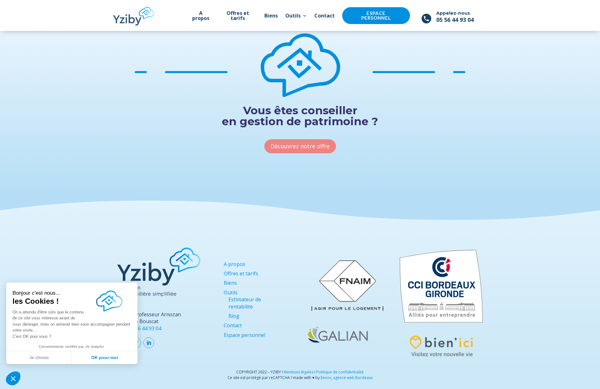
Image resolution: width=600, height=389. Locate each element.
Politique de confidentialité (340, 372)
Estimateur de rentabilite (244, 303)
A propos (200, 16)
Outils (293, 15)
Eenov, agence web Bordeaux (347, 377)
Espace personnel (376, 15)
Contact (324, 15)
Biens (271, 15)
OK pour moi (104, 357)
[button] (13, 378)
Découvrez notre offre (300, 146)
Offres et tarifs (238, 16)
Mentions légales (298, 372)
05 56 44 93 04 (455, 19)
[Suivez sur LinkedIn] (148, 342)
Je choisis (39, 357)
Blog (233, 316)
